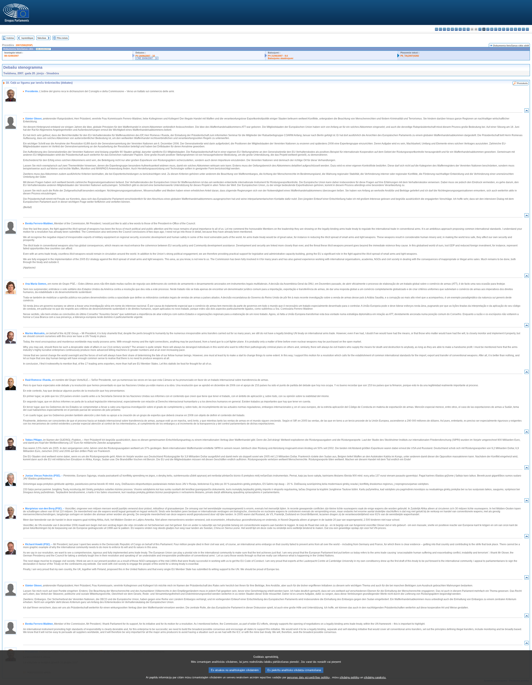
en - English (464, 29)
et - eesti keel (456, 29)
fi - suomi (523, 29)
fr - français (468, 29)
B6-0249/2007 (11, 56)
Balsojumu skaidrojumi (280, 58)
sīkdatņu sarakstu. (375, 677)
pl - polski (503, 29)
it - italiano (480, 29)
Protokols (522, 83)
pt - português (507, 29)
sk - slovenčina (515, 29)
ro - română (511, 29)
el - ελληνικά (460, 29)
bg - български (436, 29)
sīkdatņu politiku (349, 677)
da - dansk (448, 29)
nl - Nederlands (499, 29)
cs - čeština (444, 29)
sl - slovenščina (519, 29)
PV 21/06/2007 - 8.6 (278, 56)
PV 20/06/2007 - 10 (145, 56)
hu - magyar (491, 29)
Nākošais (41, 38)
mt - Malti (495, 29)
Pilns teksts (62, 38)
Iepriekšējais (27, 38)
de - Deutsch (452, 29)
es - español (440, 29)
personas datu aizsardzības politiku (308, 677)
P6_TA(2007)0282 (409, 56)
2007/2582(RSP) (24, 45)
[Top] (526, 111)
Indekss (10, 38)
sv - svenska (527, 29)
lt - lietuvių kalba (487, 29)
